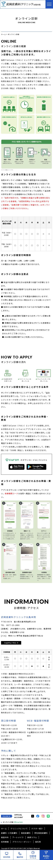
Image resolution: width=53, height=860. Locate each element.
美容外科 (5, 837)
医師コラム (32, 837)
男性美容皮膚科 (41, 833)
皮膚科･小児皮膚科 (9, 833)
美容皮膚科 (26, 833)
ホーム (4, 828)
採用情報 (5, 841)
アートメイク (18, 837)
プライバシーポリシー (22, 841)
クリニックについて (19, 828)
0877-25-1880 (13, 625)
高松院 (38, 841)
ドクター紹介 (37, 828)
